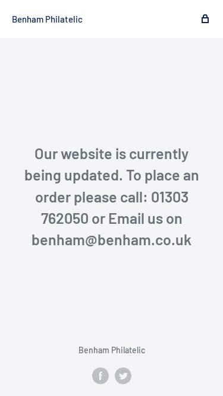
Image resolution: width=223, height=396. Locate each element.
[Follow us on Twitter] (123, 376)
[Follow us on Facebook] (100, 376)
